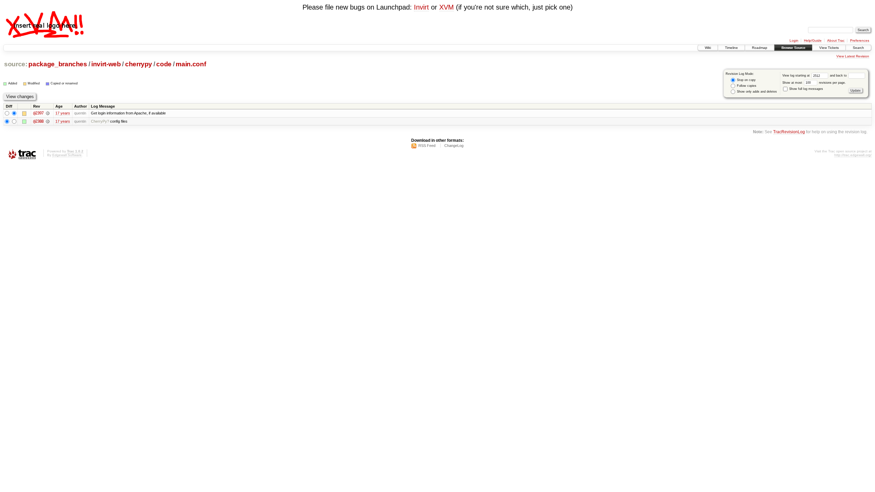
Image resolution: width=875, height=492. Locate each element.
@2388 (38, 121)
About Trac (836, 40)
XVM (446, 7)
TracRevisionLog (789, 131)
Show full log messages (805, 89)
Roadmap (759, 48)
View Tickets (829, 48)
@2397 (38, 113)
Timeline (731, 48)
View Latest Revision (852, 56)
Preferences (859, 40)
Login (794, 40)
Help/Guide (813, 40)
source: (15, 64)
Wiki (708, 48)
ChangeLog (453, 146)
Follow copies (746, 85)
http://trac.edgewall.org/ (853, 155)
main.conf (191, 64)
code (164, 64)
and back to (839, 75)
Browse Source (793, 48)
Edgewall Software (67, 155)
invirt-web (106, 64)
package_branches (57, 64)
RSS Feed (426, 146)
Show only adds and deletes (756, 91)
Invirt (421, 7)
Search (858, 48)
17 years (62, 113)
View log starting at (796, 75)
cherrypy (138, 64)
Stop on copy (746, 80)
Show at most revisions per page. (814, 82)
